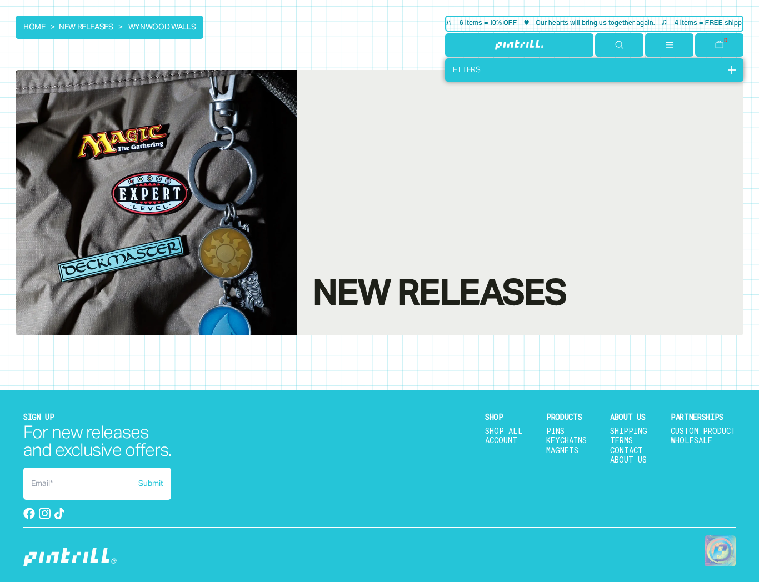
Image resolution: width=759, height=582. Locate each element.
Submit (150, 484)
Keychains (566, 440)
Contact (626, 450)
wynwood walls (162, 27)
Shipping (628, 430)
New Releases (86, 27)
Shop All (504, 430)
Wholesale (691, 440)
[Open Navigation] (669, 45)
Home (34, 27)
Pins (555, 430)
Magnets (562, 450)
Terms (621, 440)
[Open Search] (619, 45)
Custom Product (703, 430)
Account (501, 440)
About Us (628, 459)
